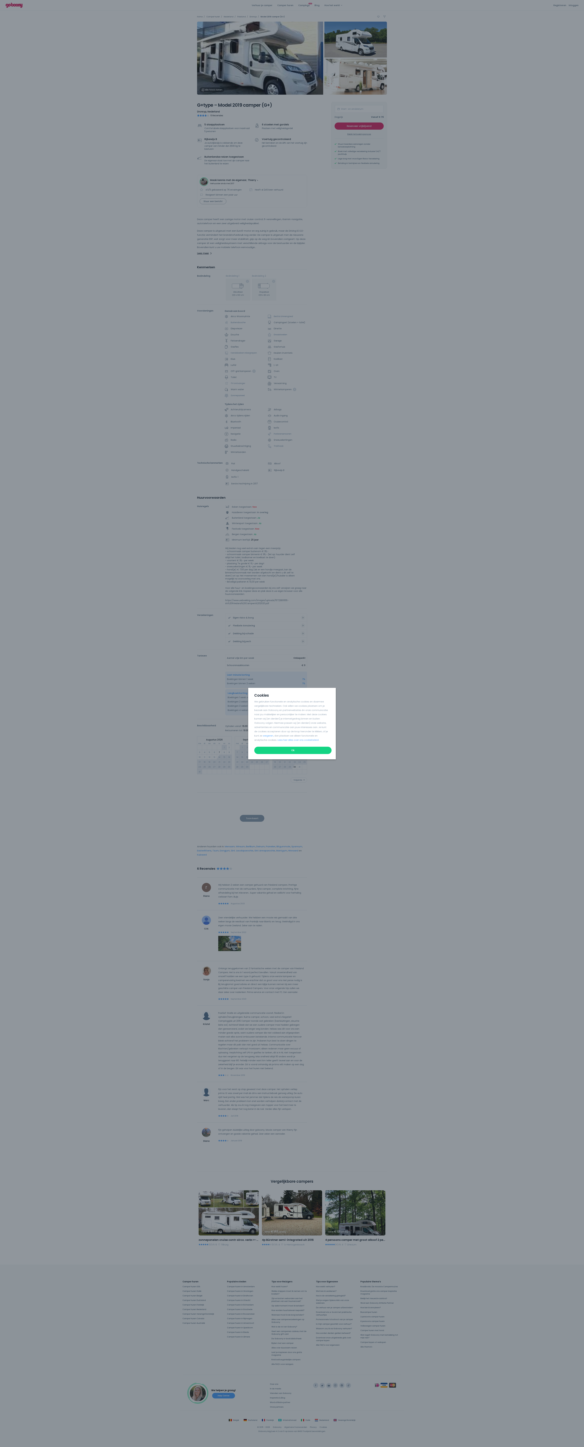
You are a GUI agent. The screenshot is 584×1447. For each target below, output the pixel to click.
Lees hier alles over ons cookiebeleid (298, 740)
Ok (293, 750)
